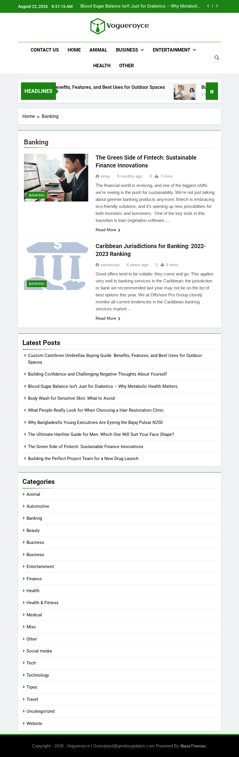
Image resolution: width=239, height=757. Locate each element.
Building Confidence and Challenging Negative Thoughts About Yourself (97, 374)
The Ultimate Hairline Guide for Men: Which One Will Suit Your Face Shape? (101, 434)
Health (101, 65)
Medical (34, 615)
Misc (31, 626)
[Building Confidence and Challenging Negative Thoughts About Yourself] (179, 95)
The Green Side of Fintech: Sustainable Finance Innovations (85, 446)
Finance (34, 578)
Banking (37, 195)
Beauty (33, 530)
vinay (105, 176)
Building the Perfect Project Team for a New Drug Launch (83, 458)
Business (127, 50)
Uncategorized (41, 711)
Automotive (38, 506)
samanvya (110, 264)
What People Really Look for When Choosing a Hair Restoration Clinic (96, 410)
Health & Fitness (43, 602)
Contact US (45, 50)
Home (74, 50)
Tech (31, 663)
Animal (98, 50)
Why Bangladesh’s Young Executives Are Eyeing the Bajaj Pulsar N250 (95, 422)
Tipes (32, 687)
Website (34, 723)
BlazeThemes (193, 746)
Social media (39, 651)
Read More (106, 229)
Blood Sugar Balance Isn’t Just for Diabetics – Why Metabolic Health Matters (140, 6)
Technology (38, 675)
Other (126, 65)
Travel (32, 699)
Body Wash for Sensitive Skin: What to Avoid (71, 398)
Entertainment (171, 50)
